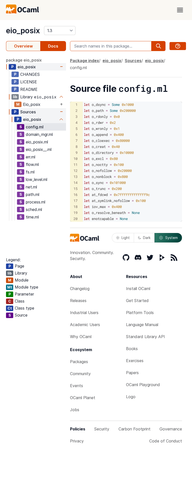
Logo (131, 396)
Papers (132, 372)
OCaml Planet (82, 397)
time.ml (32, 216)
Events (76, 385)
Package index (84, 60)
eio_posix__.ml (39, 149)
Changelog (80, 288)
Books (132, 348)
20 (76, 218)
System (171, 237)
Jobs (74, 409)
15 (76, 188)
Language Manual (142, 324)
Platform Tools (140, 312)
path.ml (32, 194)
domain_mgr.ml (39, 134)
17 (76, 200)
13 (76, 176)
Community (80, 373)
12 (76, 170)
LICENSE (28, 81)
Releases (78, 300)
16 (76, 194)
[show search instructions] (178, 46)
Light (126, 237)
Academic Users (85, 324)
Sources (28, 111)
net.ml (31, 186)
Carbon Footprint (134, 428)
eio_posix (23, 30)
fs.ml (30, 171)
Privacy (77, 440)
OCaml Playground (143, 384)
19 (76, 212)
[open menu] (180, 10)
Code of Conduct (165, 440)
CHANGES (30, 74)
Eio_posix (31, 104)
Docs (53, 46)
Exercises (135, 360)
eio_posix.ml (37, 141)
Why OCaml (81, 336)
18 (76, 206)
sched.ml (34, 209)
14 (76, 182)
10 (76, 158)
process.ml (35, 201)
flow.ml (32, 164)
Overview (23, 46)
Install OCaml (138, 288)
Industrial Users (84, 312)
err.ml (30, 156)
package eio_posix (24, 60)
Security (101, 428)
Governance (171, 428)
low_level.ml (36, 179)
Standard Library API (145, 336)
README (29, 89)
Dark (146, 237)
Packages (79, 361)
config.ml (35, 126)
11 (76, 164)
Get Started (137, 300)
